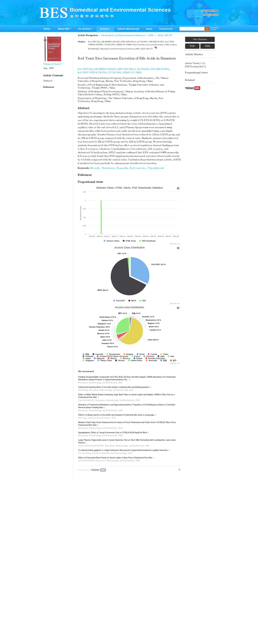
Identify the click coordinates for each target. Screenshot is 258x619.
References (48, 87)
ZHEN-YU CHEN (132, 72)
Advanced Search (215, 29)
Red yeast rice (137, 168)
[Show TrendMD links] (179, 469)
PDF (192, 46)
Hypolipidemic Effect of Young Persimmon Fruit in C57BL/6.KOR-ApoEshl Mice (112, 432)
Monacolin (122, 168)
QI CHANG (143, 69)
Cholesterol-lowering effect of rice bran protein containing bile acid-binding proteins (113, 387)
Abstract (47, 80)
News (149, 28)
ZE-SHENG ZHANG (105, 69)
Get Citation (200, 39)
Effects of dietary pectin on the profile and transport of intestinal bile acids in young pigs (116, 415)
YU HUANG (115, 72)
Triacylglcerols (156, 168)
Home (47, 28)
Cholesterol (107, 168)
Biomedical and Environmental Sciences (123, 35)
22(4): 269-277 (165, 35)
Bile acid (94, 168)
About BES (63, 28)
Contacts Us (165, 28)
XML (207, 46)
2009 (151, 35)
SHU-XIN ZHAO (126, 69)
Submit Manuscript (128, 28)
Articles (104, 28)
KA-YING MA (85, 69)
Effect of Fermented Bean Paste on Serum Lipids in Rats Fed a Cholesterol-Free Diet (115, 458)
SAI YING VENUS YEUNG (92, 72)
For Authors (84, 28)
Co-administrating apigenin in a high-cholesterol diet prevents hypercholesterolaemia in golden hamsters (123, 450)
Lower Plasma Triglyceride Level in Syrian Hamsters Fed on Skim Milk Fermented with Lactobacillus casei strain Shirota (127, 441)
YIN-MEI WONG (159, 69)
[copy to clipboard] (156, 49)
